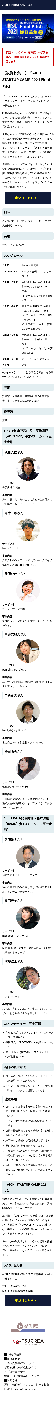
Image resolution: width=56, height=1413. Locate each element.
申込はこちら (25, 198)
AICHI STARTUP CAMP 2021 (17, 5)
